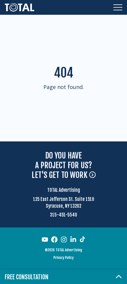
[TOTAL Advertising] (19, 7)
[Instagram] (64, 239)
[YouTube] (45, 239)
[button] (117, 7)
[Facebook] (54, 239)
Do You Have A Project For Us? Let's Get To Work (62, 165)
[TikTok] (82, 239)
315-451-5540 (63, 215)
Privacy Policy (63, 257)
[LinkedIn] (73, 239)
